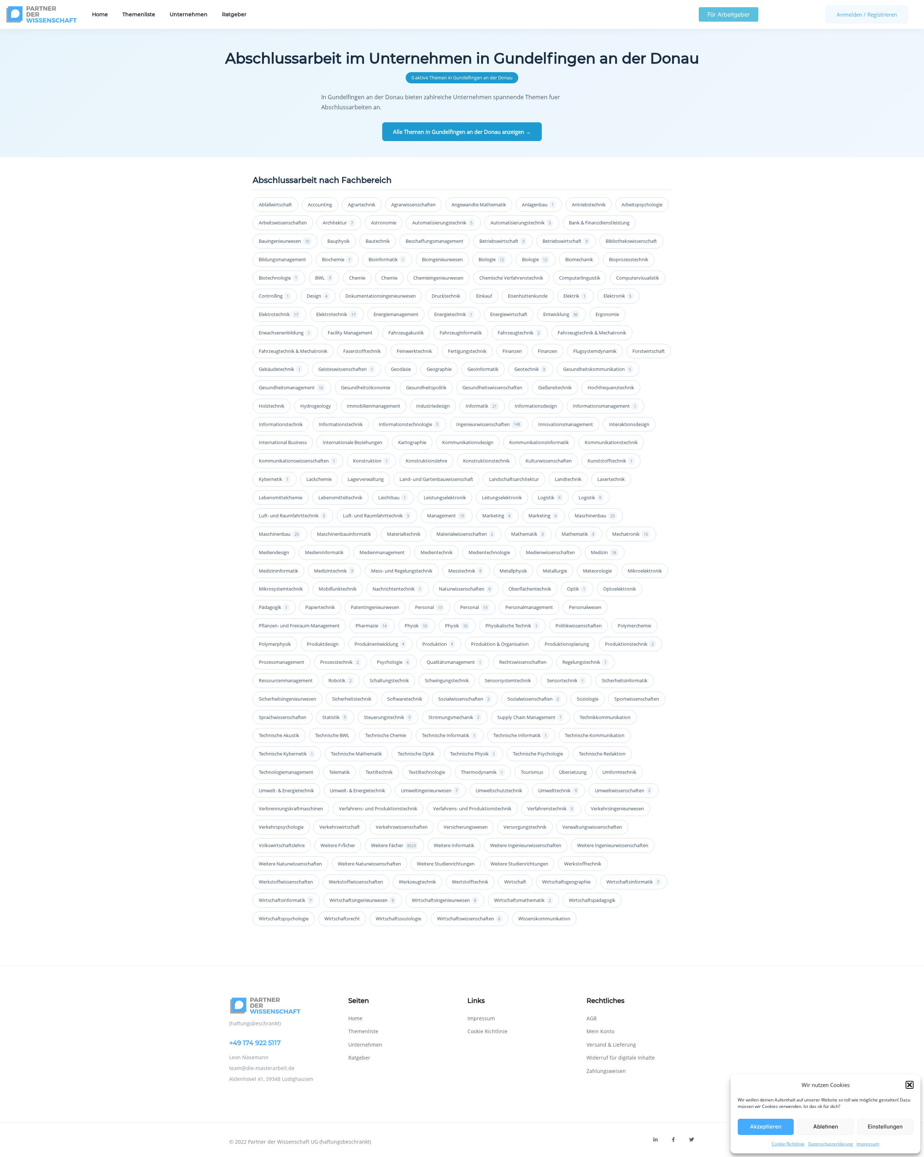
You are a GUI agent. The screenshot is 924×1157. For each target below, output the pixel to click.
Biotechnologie (278, 278)
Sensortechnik (565, 680)
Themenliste (138, 14)
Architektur (338, 222)
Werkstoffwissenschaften (286, 881)
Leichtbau (392, 497)
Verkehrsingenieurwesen (617, 808)
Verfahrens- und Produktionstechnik (378, 808)
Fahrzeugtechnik (519, 332)
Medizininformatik (278, 570)
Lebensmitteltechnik (340, 497)
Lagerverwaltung (366, 479)
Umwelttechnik (557, 790)
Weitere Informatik (454, 845)
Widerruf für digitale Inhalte (621, 1057)
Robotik (340, 680)
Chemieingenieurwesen (438, 278)
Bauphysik (338, 241)
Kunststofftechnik (610, 460)
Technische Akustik (279, 735)
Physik (416, 625)
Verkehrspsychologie (281, 827)
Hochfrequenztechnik (611, 387)
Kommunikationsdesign (467, 442)
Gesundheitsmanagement (291, 387)
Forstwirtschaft (648, 351)
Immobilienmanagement (373, 406)
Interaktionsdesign (629, 424)
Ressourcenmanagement (286, 680)
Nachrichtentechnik (396, 589)
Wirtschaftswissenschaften (468, 918)
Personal (428, 607)
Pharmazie (371, 625)
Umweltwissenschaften (622, 790)
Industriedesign (433, 406)
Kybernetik (273, 479)
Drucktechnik (446, 296)
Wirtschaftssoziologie (398, 918)
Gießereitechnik (555, 387)
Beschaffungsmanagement (434, 241)
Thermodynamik (482, 772)
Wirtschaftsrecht (342, 918)
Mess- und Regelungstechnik (401, 570)
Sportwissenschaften (636, 699)
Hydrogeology (315, 406)
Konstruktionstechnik (486, 460)
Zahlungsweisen (606, 1071)
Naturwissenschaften (465, 589)
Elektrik (574, 296)
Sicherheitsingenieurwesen (287, 699)
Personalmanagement (529, 607)
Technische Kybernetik (286, 753)
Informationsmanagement (604, 406)
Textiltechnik (379, 772)
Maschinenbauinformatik (344, 534)
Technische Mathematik (356, 753)
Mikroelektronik (645, 570)
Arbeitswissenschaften (283, 222)
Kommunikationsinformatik (539, 442)
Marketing (496, 515)
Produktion (437, 644)
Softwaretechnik (404, 699)
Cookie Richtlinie (788, 1144)
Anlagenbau (538, 204)
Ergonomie (607, 314)
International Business (283, 442)
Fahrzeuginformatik (461, 332)
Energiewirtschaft (508, 314)
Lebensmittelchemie (280, 497)
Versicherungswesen (466, 827)
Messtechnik (464, 570)
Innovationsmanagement (565, 424)
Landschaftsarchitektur (514, 479)
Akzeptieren (765, 1126)
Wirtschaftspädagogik (592, 900)
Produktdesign (323, 644)
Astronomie (383, 222)
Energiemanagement (396, 314)
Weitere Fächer (393, 845)
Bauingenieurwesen (284, 241)
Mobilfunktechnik (338, 589)
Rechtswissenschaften (522, 662)
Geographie (439, 369)
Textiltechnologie (427, 772)
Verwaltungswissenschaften (592, 827)
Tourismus (532, 772)
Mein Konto (600, 1031)
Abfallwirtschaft (275, 204)
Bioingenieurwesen (442, 259)
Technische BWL (332, 735)
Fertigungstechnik (467, 351)
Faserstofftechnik (362, 351)
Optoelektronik (619, 589)
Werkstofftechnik (582, 863)
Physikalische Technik (511, 625)
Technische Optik (416, 753)
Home (100, 14)
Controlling (274, 296)
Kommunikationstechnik (611, 442)
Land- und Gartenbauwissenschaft (436, 479)
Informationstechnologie (408, 424)
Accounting (320, 204)
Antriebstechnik (589, 204)
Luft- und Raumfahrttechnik (292, 515)
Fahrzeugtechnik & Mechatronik (592, 332)
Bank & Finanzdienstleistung (599, 222)
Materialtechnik (403, 534)
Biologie (491, 259)
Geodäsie (401, 369)
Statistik (334, 717)
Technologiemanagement (286, 772)
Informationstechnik (281, 424)
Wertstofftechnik (470, 881)
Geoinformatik (482, 369)
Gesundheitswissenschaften (492, 387)
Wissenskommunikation (544, 918)
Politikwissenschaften (578, 625)
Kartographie (412, 442)
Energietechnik (453, 314)
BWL (323, 278)
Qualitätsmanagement (454, 662)
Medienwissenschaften (550, 552)
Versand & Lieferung (611, 1044)
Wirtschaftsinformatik (632, 881)
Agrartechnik (361, 204)
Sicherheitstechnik (351, 699)
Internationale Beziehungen (352, 442)
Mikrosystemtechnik (281, 589)
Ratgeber (234, 14)
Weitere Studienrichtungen (446, 863)
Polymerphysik (275, 644)
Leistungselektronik (445, 497)
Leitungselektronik (502, 497)
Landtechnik (568, 479)
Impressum (868, 1144)
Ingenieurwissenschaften (488, 424)
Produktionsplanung (567, 644)
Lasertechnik (611, 479)
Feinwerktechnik (414, 351)
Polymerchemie (634, 625)
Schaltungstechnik (389, 680)
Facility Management (350, 332)
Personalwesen (585, 607)
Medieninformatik (324, 552)
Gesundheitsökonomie (365, 387)
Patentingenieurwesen (375, 607)
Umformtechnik (619, 772)
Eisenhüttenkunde (528, 296)
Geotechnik (529, 369)
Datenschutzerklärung (830, 1144)
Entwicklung (560, 314)
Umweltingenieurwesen (429, 790)
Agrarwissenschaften (413, 204)
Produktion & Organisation (500, 644)
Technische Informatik (448, 735)
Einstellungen (885, 1126)
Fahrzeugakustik (406, 332)
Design (317, 296)
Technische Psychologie (538, 753)
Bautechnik (378, 241)
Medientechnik (436, 552)
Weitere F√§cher (338, 845)
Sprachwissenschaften (282, 717)
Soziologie (587, 699)
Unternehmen (189, 14)
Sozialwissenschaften (463, 699)
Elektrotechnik (278, 314)
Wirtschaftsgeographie (566, 881)
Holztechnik (271, 406)
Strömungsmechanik (453, 717)
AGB (592, 1018)
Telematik (339, 772)
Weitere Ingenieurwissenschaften (525, 845)
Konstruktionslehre (426, 460)
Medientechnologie (489, 552)
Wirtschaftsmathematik (522, 900)
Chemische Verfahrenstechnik (511, 278)
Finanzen (512, 351)
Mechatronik (630, 534)
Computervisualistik (637, 278)
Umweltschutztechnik (499, 790)
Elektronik (617, 296)
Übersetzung (573, 772)
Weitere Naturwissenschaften (290, 863)
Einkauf (484, 296)
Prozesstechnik (339, 662)
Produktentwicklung (379, 644)
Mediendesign (274, 552)
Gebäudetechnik (279, 369)
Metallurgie (555, 570)
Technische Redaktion (602, 753)
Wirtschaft (515, 881)
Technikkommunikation (605, 717)
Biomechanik (579, 259)
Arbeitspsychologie (642, 204)
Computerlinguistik (579, 278)
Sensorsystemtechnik (508, 680)
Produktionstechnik (629, 644)
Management (445, 515)
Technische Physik (472, 753)
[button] (909, 1084)
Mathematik (527, 534)
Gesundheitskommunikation (597, 369)
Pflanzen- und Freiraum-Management (299, 625)
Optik (576, 589)
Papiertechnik (320, 607)
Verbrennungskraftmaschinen (291, 808)
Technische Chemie (385, 735)
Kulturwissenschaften (549, 460)
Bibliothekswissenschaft (631, 241)
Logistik (549, 497)
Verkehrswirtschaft (339, 827)
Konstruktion (370, 460)
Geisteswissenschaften (345, 369)
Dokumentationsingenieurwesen (380, 296)
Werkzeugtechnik (417, 881)
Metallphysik (513, 570)
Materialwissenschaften (464, 534)
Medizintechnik (333, 570)
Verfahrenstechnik (550, 808)
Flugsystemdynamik (594, 351)
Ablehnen (825, 1126)
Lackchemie (319, 479)
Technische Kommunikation (594, 735)
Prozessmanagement (281, 662)
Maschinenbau (595, 515)
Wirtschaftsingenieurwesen (362, 900)
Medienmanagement (382, 552)
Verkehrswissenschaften (402, 827)
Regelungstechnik (584, 662)
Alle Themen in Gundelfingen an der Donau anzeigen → (462, 131)
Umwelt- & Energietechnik (286, 790)
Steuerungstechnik (387, 717)
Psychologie (393, 662)
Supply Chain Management (529, 717)
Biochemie (336, 259)
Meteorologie (597, 570)
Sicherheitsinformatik (625, 680)
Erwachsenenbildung (284, 332)
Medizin (603, 552)
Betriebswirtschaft (501, 241)
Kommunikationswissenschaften (297, 460)
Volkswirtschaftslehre (282, 845)
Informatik (481, 406)
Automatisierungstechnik (442, 222)
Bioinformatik (386, 259)
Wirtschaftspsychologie (284, 918)
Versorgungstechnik (525, 827)
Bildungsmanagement (282, 259)
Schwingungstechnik (447, 680)
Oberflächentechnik (530, 589)
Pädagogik (273, 607)
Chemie (357, 278)
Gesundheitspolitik (426, 387)
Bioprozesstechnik (628, 259)
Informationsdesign (536, 406)
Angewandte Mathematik (479, 204)
